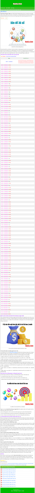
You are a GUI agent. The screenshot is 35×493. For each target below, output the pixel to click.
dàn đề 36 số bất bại (13, 352)
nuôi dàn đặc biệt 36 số (5, 464)
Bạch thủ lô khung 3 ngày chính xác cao (9, 469)
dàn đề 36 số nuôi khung (23, 463)
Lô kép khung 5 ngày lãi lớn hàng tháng (8, 480)
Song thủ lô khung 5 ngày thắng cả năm (8, 476)
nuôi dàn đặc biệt (30, 463)
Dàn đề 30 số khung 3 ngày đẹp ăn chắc (9, 486)
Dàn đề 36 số (3, 11)
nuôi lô (20, 489)
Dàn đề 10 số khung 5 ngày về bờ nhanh (9, 482)
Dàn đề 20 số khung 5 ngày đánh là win (8, 484)
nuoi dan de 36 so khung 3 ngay (20, 464)
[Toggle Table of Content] (6, 18)
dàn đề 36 (9, 463)
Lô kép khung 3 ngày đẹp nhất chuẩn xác (9, 478)
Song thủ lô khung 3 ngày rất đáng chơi (8, 474)
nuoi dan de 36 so (12, 464)
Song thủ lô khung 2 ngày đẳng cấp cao (8, 472)
